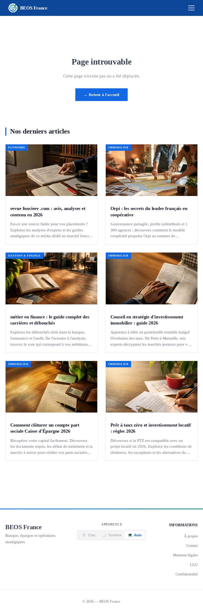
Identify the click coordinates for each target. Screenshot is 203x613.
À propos (191, 536)
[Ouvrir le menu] (191, 8)
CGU (194, 564)
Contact (192, 545)
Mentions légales (185, 555)
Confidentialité (187, 574)
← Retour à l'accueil (101, 94)
